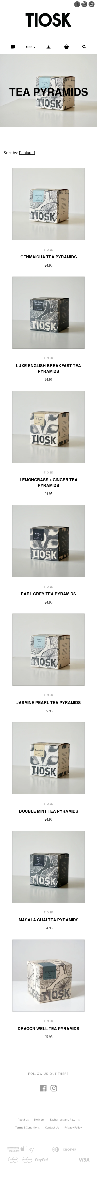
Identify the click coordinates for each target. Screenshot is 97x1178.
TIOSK (48, 249)
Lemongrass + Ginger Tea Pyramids (49, 482)
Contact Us (52, 1127)
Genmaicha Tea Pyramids (48, 257)
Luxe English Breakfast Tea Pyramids (48, 368)
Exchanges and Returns (65, 1119)
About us (23, 1119)
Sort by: (11, 152)
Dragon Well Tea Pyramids (48, 1028)
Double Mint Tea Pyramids (48, 811)
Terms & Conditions (27, 1127)
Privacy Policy (73, 1127)
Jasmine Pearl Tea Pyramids (48, 702)
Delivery (39, 1119)
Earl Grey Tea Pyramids (48, 594)
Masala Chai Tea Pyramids (49, 920)
